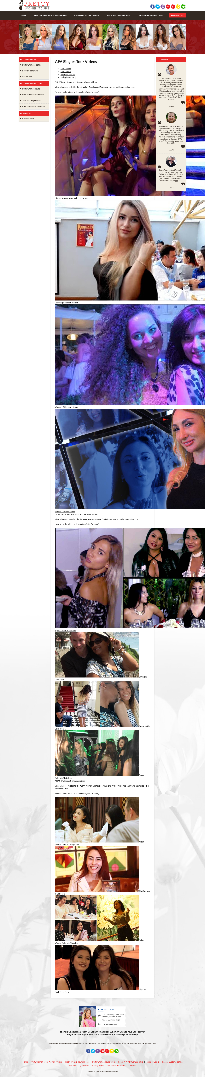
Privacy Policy (98, 1065)
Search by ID (27, 77)
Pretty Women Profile (31, 65)
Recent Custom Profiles (172, 1062)
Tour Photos (66, 71)
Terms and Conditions (116, 1065)
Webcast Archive (68, 74)
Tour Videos (66, 69)
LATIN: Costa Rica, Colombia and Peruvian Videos (76, 514)
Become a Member (29, 71)
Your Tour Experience (30, 100)
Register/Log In (177, 15)
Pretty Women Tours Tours (118, 15)
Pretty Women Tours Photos (86, 15)
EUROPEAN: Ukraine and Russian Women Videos (76, 82)
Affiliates (132, 1065)
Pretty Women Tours (30, 89)
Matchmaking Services (79, 1065)
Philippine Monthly (68, 77)
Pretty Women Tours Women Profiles (50, 15)
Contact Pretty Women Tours (150, 15)
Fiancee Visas (27, 119)
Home (23, 15)
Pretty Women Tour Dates (32, 95)
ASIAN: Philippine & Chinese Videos (70, 781)
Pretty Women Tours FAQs (33, 106)
